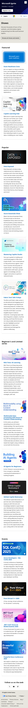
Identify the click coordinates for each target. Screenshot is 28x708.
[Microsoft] (14, 16)
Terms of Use (20, 703)
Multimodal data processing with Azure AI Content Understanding (13, 417)
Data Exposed (9, 166)
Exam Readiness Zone (12, 66)
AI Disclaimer (4, 699)
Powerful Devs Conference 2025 (13, 658)
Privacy (10, 701)
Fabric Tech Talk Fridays (12, 297)
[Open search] (21, 16)
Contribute (4, 701)
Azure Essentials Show (12, 213)
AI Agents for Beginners (12, 466)
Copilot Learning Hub (11, 114)
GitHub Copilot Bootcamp (13, 497)
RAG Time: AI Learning (12, 362)
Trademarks (4, 706)
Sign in (25, 16)
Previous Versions (14, 699)
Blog (21, 699)
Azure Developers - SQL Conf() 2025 (12, 558)
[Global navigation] (1, 16)
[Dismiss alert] (25, 2)
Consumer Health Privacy (7, 703)
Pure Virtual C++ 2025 (11, 598)
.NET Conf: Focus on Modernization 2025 (11, 625)
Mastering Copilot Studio (13, 254)
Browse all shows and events (10, 38)
